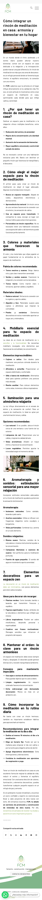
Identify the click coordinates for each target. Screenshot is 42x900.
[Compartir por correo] (31, 835)
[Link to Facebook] (33, 894)
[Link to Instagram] (36, 835)
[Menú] (35, 8)
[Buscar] (30, 8)
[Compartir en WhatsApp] (16, 835)
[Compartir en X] (10, 835)
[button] (5, 894)
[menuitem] (30, 8)
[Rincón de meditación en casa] (21, 47)
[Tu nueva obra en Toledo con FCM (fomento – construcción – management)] (17, 8)
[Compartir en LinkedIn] (21, 835)
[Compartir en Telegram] (26, 835)
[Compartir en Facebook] (5, 835)
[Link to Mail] (37, 894)
